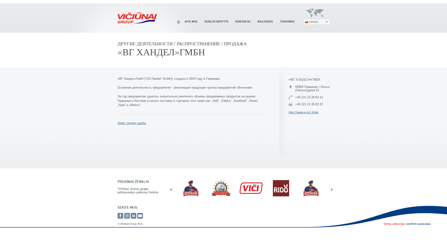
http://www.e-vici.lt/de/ (303, 112)
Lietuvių (313, 21)
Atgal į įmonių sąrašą (132, 123)
